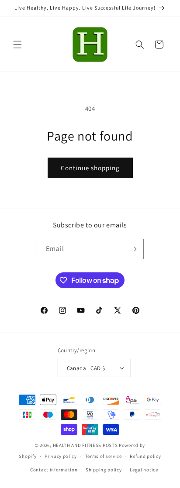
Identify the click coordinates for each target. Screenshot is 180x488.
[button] (17, 44)
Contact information (53, 470)
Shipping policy (104, 470)
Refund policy (145, 456)
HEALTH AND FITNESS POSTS (85, 445)
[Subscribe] (133, 249)
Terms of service (103, 456)
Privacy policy (61, 456)
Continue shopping (90, 168)
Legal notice (144, 470)
